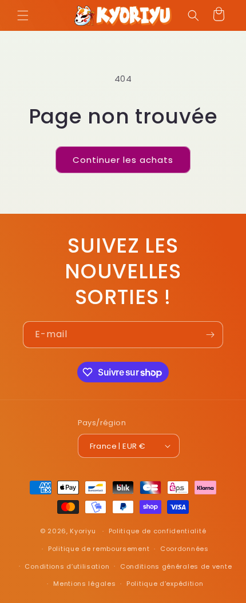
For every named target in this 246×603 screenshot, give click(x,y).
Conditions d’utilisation (67, 566)
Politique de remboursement (98, 548)
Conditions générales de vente (176, 566)
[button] (22, 15)
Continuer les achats (123, 160)
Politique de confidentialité (158, 531)
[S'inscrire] (210, 334)
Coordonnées (184, 548)
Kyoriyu (83, 531)
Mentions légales (84, 583)
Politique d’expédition (164, 583)
